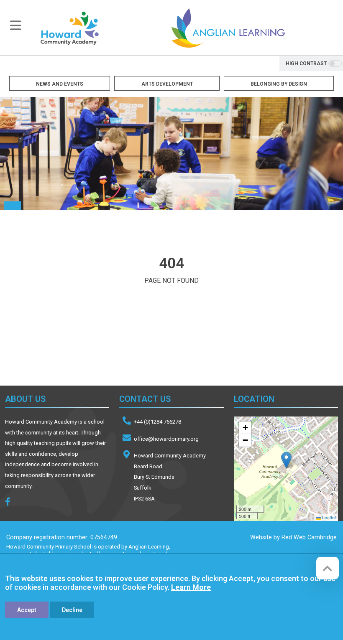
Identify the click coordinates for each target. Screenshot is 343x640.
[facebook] (11, 503)
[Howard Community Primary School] (69, 28)
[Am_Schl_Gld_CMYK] (178, 348)
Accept (26, 610)
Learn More (191, 587)
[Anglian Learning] (228, 28)
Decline (72, 610)
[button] (286, 460)
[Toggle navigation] (15, 25)
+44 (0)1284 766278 (157, 422)
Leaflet (328, 517)
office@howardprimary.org (166, 439)
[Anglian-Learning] (67, 348)
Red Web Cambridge (309, 537)
